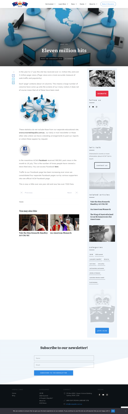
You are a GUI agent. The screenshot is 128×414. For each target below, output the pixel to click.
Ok (113, 411)
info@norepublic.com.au (74, 404)
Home (14, 393)
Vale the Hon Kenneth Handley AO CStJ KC (33, 226)
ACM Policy (101, 263)
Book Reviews (93, 282)
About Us (106, 259)
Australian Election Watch (97, 277)
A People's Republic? (95, 259)
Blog (13, 395)
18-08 (91, 254)
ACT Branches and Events (97, 268)
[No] (125, 411)
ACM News (93, 263)
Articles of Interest (95, 273)
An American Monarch (64, 226)
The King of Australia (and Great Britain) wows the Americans (102, 216)
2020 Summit (99, 254)
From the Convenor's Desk (51, 58)
